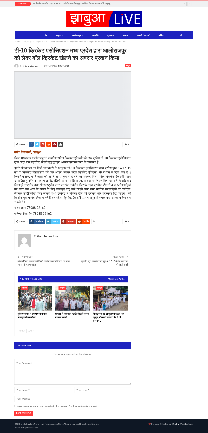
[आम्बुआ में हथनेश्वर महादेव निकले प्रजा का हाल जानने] (72, 298)
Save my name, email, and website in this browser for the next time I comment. (57, 406)
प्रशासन (110, 35)
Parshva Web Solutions (182, 424)
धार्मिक (160, 35)
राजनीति (95, 35)
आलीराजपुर (76, 35)
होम (46, 35)
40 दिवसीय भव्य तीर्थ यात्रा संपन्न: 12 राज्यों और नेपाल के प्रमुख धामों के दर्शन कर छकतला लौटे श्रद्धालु (71, 3)
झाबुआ (58, 35)
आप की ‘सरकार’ (143, 35)
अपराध (125, 35)
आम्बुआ (128, 65)
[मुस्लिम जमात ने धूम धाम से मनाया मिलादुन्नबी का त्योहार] (35, 298)
